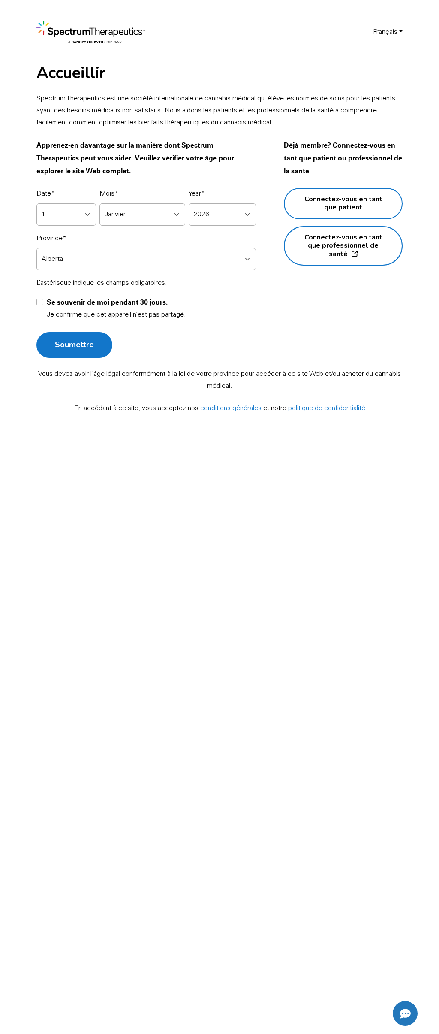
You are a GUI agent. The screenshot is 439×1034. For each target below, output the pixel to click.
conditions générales (231, 408)
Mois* (108, 193)
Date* (45, 193)
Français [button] (385, 32)
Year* (197, 193)
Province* (51, 238)
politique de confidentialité (326, 408)
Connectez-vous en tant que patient (343, 203)
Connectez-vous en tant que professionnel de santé (343, 246)
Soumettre (74, 344)
